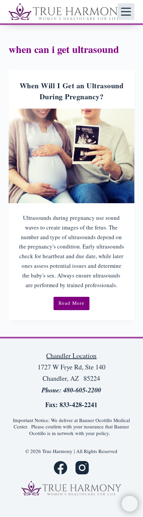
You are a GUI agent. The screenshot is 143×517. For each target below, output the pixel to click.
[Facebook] (60, 467)
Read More (74, 305)
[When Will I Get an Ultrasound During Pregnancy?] (71, 156)
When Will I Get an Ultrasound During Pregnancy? (72, 91)
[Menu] (126, 11)
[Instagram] (82, 467)
